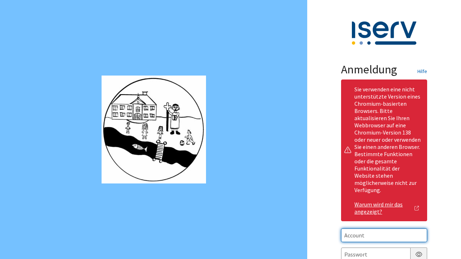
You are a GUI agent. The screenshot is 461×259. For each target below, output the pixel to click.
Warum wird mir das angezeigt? (378, 208)
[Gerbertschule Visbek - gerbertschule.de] (154, 129)
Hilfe (422, 71)
